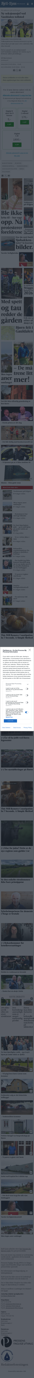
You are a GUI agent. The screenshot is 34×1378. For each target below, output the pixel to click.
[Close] (30, 650)
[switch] (26, 689)
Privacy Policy (28, 727)
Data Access (17, 727)
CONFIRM (10, 720)
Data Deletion (6, 727)
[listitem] (17, 684)
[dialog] (17, 689)
